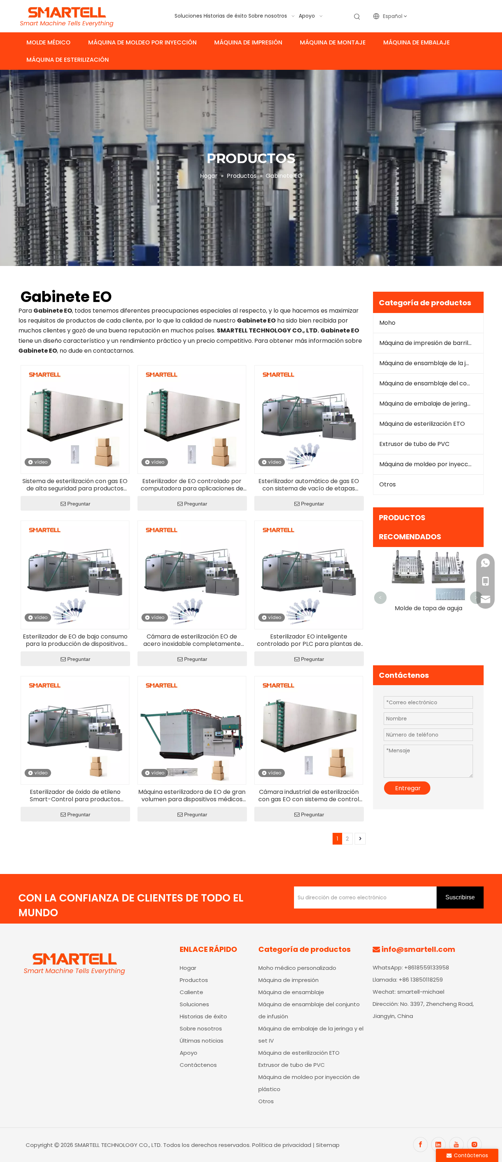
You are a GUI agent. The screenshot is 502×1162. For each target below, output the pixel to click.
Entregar (408, 796)
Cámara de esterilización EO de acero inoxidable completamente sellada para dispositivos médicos (192, 640)
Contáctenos (198, 1065)
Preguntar (78, 504)
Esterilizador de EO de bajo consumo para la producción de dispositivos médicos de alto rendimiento (75, 640)
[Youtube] (456, 1144)
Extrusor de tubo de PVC (414, 444)
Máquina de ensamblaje (291, 992)
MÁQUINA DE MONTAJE (333, 42)
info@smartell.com (418, 949)
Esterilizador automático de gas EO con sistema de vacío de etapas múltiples (308, 485)
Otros (387, 484)
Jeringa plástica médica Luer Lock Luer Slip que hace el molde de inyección (428, 646)
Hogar (188, 968)
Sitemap (328, 1145)
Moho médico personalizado (297, 968)
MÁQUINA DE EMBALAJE (416, 42)
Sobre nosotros (201, 1028)
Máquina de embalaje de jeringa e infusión (431, 403)
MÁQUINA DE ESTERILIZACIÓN (67, 59)
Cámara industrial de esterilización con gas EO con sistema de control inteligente (308, 795)
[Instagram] (474, 1144)
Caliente (191, 992)
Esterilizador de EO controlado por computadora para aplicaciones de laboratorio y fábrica (192, 485)
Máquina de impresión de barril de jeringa (431, 343)
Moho (387, 323)
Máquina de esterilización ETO (422, 424)
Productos (194, 980)
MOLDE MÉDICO (48, 42)
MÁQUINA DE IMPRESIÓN (248, 42)
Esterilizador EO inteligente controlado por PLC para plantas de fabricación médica (309, 640)
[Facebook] (420, 1144)
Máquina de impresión (288, 980)
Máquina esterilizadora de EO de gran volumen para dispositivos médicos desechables (191, 795)
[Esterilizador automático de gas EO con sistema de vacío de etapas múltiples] (309, 419)
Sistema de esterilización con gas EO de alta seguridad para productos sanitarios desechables (75, 485)
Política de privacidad (282, 1145)
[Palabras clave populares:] (357, 17)
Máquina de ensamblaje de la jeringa (431, 363)
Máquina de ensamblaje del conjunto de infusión (431, 383)
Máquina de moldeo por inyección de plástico (431, 464)
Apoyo (188, 1053)
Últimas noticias (201, 1040)
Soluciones (194, 1004)
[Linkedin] (438, 1144)
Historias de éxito (203, 1016)
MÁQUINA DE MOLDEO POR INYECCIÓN (142, 42)
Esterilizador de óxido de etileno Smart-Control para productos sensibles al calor (75, 795)
